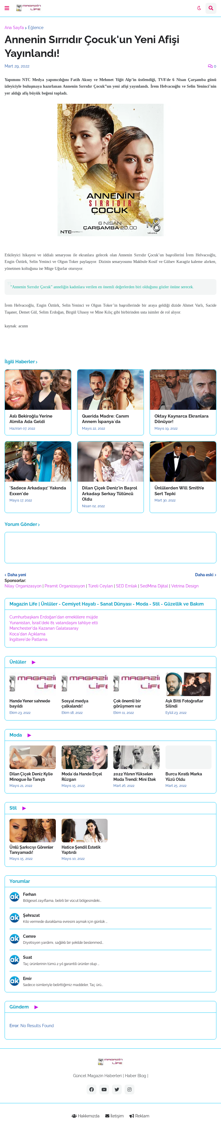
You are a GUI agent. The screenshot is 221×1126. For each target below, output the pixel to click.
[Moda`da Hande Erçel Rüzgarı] (85, 757)
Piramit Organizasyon (65, 586)
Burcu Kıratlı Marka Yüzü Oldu (183, 776)
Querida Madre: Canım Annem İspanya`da (105, 419)
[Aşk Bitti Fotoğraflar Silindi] (188, 684)
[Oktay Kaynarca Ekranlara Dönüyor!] (183, 390)
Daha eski (204, 574)
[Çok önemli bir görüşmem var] (136, 684)
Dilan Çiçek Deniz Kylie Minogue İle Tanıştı (31, 776)
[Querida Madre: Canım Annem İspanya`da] (110, 390)
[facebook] (91, 1089)
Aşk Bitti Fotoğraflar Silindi (184, 703)
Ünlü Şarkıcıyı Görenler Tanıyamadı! (31, 850)
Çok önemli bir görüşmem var (127, 703)
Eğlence (35, 28)
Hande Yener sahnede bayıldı (29, 703)
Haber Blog (135, 1075)
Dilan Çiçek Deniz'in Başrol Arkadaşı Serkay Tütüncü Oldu (109, 493)
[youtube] (104, 1089)
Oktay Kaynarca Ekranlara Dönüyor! (182, 419)
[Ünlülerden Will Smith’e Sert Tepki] (183, 461)
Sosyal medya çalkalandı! (75, 703)
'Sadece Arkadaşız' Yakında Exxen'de (37, 490)
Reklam (141, 1116)
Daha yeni (16, 574)
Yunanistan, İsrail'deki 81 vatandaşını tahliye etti (53, 622)
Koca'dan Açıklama (27, 634)
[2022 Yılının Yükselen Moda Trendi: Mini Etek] (136, 757)
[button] (7, 8)
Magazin (95, 1075)
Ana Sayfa (14, 28)
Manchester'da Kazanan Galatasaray (44, 628)
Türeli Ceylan (100, 586)
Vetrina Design (185, 586)
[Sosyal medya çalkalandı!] (85, 684)
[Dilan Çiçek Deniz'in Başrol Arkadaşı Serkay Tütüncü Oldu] (110, 461)
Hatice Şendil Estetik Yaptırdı (81, 850)
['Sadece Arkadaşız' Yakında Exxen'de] (38, 461)
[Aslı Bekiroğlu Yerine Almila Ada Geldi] (38, 390)
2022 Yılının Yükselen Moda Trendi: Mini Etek (134, 776)
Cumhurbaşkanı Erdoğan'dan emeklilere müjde (53, 617)
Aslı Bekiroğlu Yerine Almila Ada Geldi (30, 419)
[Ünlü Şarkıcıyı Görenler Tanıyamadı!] (32, 830)
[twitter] (117, 1089)
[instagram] (129, 1089)
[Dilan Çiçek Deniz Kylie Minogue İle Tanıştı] (32, 757)
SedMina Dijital (154, 586)
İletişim (116, 1116)
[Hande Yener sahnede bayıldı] (32, 684)
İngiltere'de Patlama (28, 639)
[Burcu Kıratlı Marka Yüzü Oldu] (188, 757)
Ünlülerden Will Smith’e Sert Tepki (179, 490)
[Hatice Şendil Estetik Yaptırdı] (85, 830)
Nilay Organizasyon (23, 586)
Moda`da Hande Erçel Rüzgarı (82, 776)
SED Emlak (126, 586)
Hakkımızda (88, 1116)
